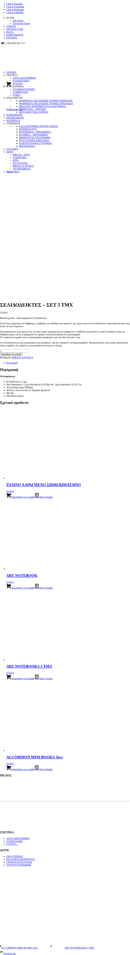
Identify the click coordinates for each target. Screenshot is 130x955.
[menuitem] (68, 20)
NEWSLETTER (14, 29)
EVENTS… (12, 844)
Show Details (46, 497)
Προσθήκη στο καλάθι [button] (22, 497)
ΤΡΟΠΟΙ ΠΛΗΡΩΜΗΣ (18, 865)
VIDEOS (11, 26)
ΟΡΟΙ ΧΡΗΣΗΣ (14, 856)
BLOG (9, 32)
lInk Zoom (18, 20)
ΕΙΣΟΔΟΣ (11, 37)
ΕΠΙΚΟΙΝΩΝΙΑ (14, 34)
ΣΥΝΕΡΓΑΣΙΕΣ (14, 841)
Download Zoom (21, 23)
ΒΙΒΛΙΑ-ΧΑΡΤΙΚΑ (22, 357)
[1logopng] (24, 59)
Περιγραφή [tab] (12, 363)
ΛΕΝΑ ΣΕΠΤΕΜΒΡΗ (17, 838)
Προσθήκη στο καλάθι (11, 354)
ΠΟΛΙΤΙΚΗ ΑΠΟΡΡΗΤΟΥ (20, 859)
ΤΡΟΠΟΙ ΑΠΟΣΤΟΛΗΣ (19, 862)
